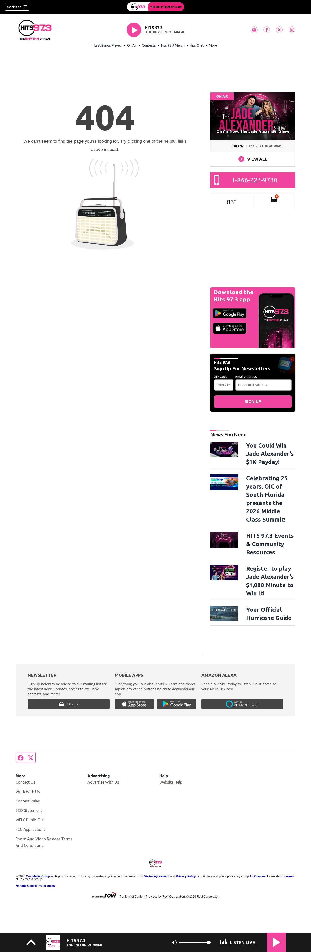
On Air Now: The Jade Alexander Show (252, 131)
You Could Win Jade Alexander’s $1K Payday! (270, 453)
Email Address (246, 377)
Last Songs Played (108, 45)
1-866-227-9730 (254, 180)
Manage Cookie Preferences (35, 886)
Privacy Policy (186, 876)
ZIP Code (221, 377)
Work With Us (28, 791)
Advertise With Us (103, 782)
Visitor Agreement (156, 876)
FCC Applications (30, 829)
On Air (132, 45)
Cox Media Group (38, 876)
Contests (149, 45)
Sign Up (253, 401)
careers (289, 876)
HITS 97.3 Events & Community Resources (270, 544)
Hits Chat (197, 45)
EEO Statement (29, 810)
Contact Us (25, 782)
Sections (14, 7)
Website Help (170, 782)
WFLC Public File (29, 820)
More (213, 45)
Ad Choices (258, 876)
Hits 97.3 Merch (173, 45)
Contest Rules (28, 801)
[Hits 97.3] (155, 7)
